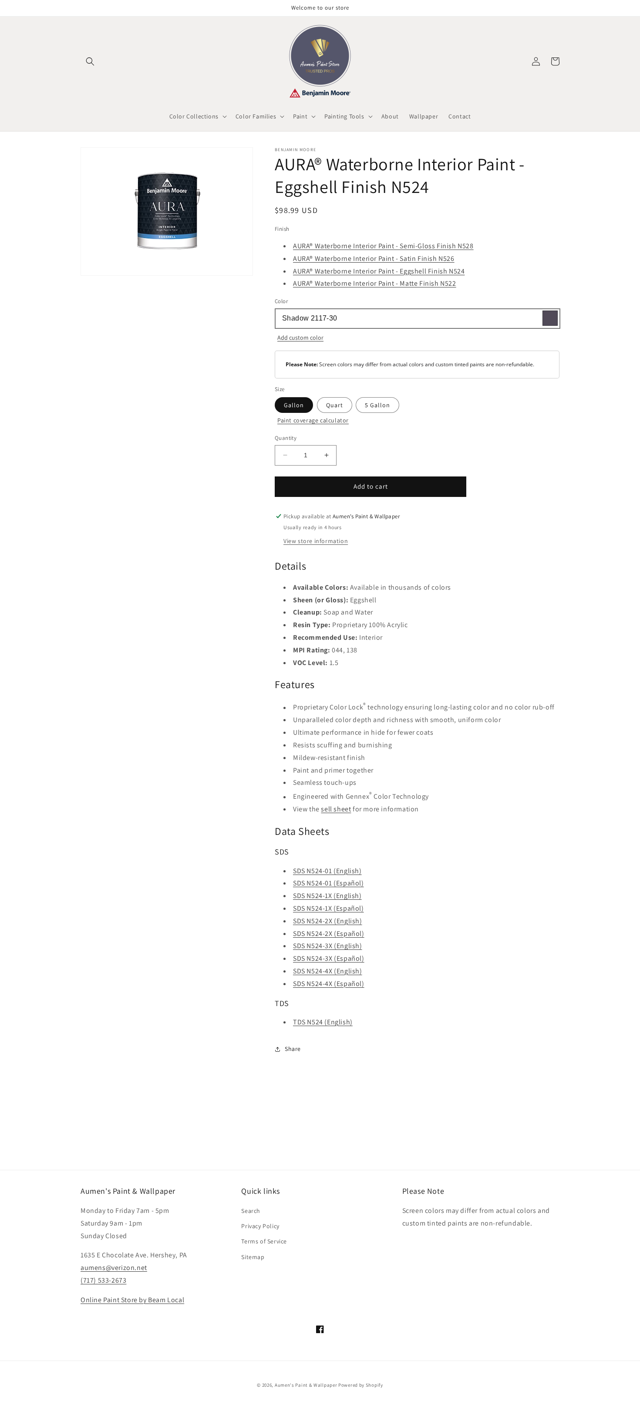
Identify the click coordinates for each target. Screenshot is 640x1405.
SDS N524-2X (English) (327, 920)
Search (250, 1211)
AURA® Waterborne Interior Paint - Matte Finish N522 (374, 283)
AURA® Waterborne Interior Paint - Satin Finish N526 (374, 258)
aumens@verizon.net (114, 1267)
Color (281, 301)
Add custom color (300, 337)
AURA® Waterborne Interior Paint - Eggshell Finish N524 (379, 271)
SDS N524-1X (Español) (328, 908)
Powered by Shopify (360, 1385)
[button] (90, 61)
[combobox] (417, 318)
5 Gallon (377, 405)
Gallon (294, 405)
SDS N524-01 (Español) (328, 883)
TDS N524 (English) (323, 1022)
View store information (315, 541)
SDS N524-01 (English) (327, 870)
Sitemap (252, 1257)
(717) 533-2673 (103, 1280)
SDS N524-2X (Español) (328, 933)
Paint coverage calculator (313, 420)
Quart (334, 405)
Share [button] (293, 1049)
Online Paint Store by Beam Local (132, 1299)
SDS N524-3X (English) (327, 945)
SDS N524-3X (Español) (328, 958)
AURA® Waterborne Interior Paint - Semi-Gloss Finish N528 (383, 245)
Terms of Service (264, 1241)
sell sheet (336, 809)
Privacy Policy (260, 1226)
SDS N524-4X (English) (327, 971)
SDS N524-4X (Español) (328, 983)
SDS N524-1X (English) (327, 895)
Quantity (285, 438)
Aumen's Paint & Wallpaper (306, 1385)
